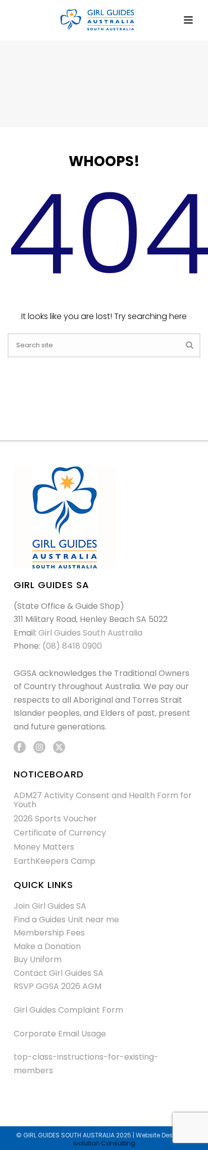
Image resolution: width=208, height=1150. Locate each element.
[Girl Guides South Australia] (104, 20)
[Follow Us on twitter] (59, 748)
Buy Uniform (38, 959)
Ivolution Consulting (104, 1143)
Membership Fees (49, 932)
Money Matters (44, 847)
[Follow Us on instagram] (39, 748)
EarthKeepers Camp (54, 861)
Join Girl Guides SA (50, 906)
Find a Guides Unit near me (66, 919)
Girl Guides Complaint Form (68, 1010)
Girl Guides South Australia (90, 633)
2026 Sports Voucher (55, 818)
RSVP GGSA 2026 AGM (57, 986)
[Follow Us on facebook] (20, 748)
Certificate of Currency (60, 833)
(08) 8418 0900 (72, 646)
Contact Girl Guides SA (58, 973)
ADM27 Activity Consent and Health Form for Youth (103, 800)
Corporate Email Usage (60, 1033)
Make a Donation (47, 946)
